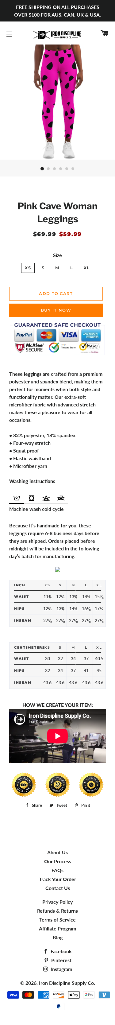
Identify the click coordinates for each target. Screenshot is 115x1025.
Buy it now (56, 310)
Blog (58, 937)
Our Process (57, 861)
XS (28, 267)
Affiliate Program (57, 928)
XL (87, 267)
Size (57, 255)
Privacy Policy (57, 902)
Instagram (60, 969)
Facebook (60, 951)
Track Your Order (57, 879)
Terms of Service (57, 919)
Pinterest (60, 960)
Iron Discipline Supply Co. (67, 983)
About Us (57, 852)
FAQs (57, 870)
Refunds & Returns (57, 911)
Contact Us (57, 888)
